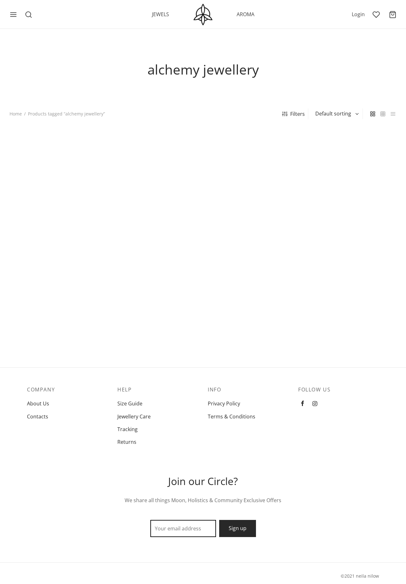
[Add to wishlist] (96, 224)
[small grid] (382, 114)
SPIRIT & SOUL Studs (34, 344)
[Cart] (392, 14)
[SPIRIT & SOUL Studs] (54, 292)
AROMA (245, 14)
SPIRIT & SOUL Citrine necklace (343, 224)
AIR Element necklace (35, 224)
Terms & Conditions (231, 416)
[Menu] (13, 14)
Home (16, 114)
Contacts (37, 416)
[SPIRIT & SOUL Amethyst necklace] (253, 172)
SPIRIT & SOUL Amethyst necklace (248, 224)
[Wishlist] (376, 14)
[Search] (28, 14)
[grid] (372, 114)
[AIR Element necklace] (54, 172)
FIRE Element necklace (135, 224)
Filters (297, 113)
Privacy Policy (224, 403)
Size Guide (129, 403)
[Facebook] (302, 403)
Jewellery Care (134, 416)
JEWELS (160, 14)
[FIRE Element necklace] (154, 172)
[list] (393, 114)
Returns (126, 441)
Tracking (127, 429)
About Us (38, 403)
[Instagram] (315, 403)
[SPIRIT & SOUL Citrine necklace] (352, 172)
